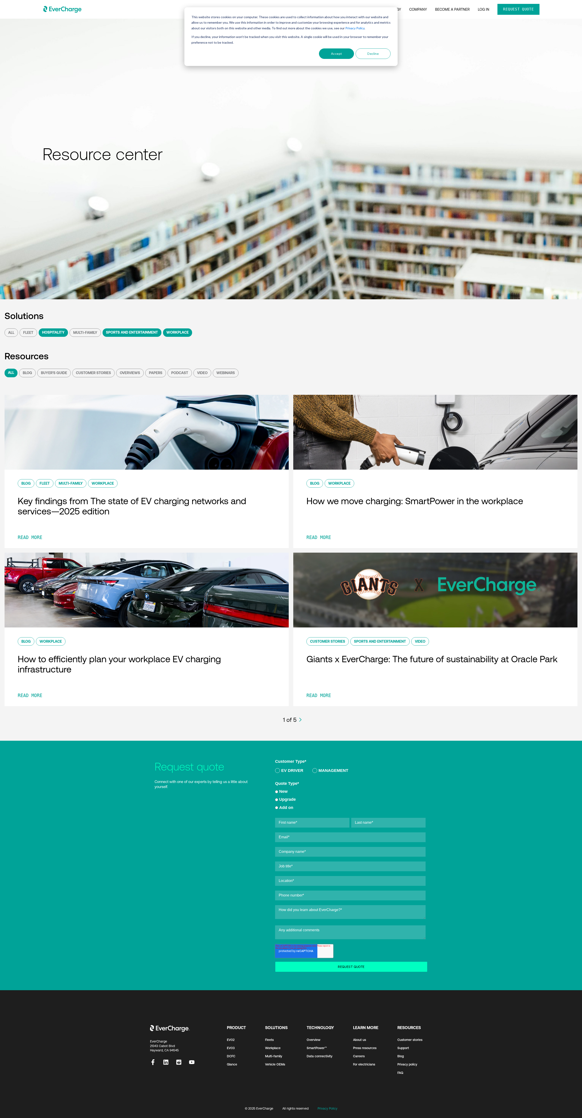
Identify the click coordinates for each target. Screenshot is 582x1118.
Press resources (364, 1048)
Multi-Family (85, 332)
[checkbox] (350, 771)
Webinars (225, 373)
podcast (179, 373)
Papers (155, 373)
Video (202, 373)
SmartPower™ (317, 1048)
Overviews (130, 373)
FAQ (400, 1073)
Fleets (269, 1040)
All (11, 332)
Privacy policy (407, 1064)
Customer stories (409, 1040)
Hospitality (53, 332)
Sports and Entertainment (132, 332)
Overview (313, 1040)
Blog (27, 373)
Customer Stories (93, 373)
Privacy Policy (354, 28)
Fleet (28, 332)
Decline (373, 53)
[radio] (289, 771)
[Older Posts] (300, 720)
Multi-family (273, 1056)
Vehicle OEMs (275, 1064)
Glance (232, 1064)
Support (403, 1048)
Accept (336, 53)
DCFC (231, 1056)
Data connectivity (319, 1056)
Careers (359, 1056)
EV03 (231, 1048)
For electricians (364, 1064)
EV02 (231, 1040)
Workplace (177, 332)
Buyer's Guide (54, 373)
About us (359, 1040)
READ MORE (30, 537)
